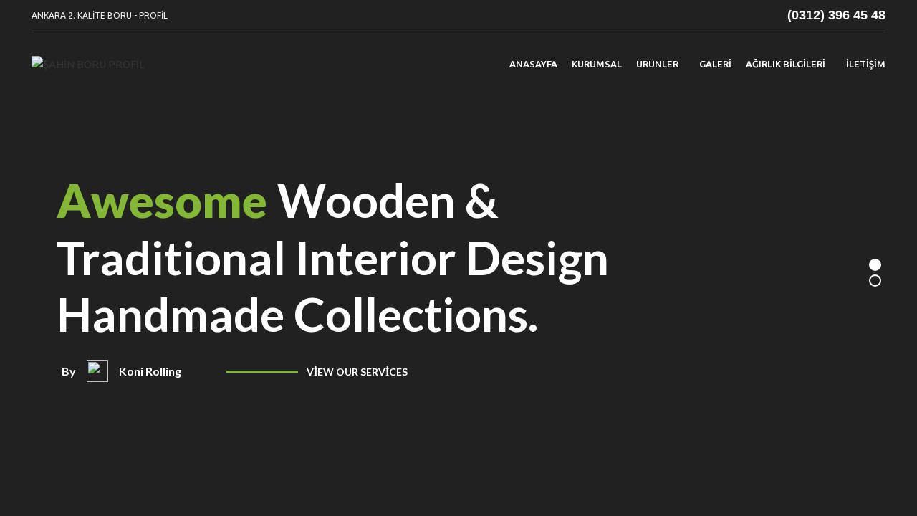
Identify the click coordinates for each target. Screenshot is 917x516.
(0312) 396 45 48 (836, 15)
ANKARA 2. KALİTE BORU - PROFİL (100, 15)
